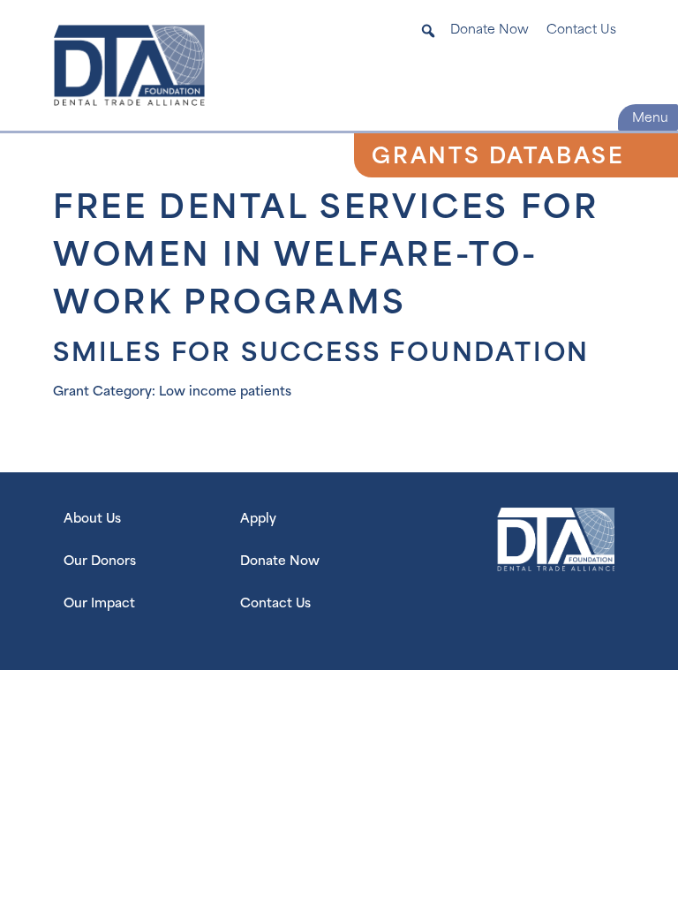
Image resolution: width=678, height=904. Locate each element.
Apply (258, 519)
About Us (92, 519)
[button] (428, 31)
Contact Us (581, 31)
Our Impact (99, 604)
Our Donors (100, 562)
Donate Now (489, 31)
